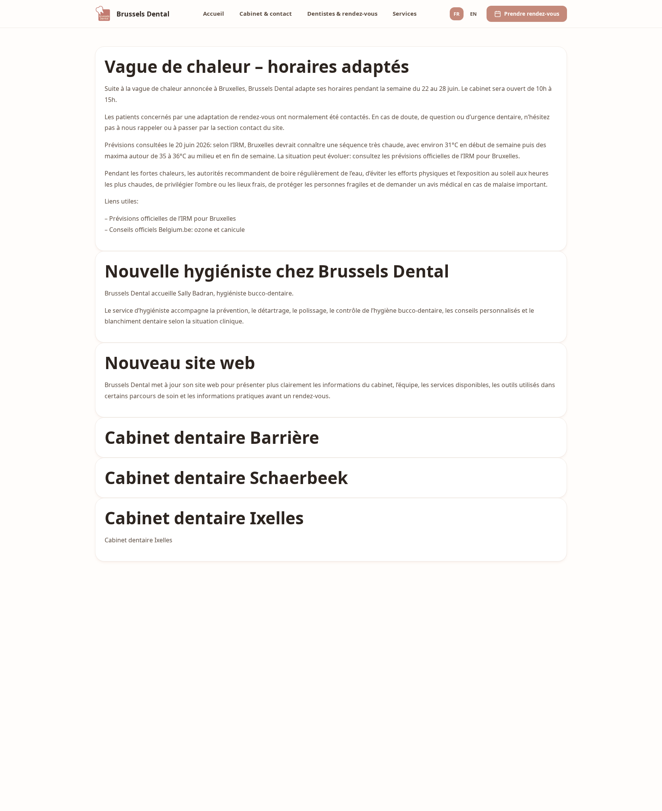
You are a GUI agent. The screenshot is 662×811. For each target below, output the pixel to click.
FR (456, 13)
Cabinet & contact (265, 13)
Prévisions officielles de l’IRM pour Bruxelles (172, 218)
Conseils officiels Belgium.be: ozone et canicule (177, 229)
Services (404, 13)
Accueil (213, 13)
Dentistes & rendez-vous (342, 13)
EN (473, 13)
